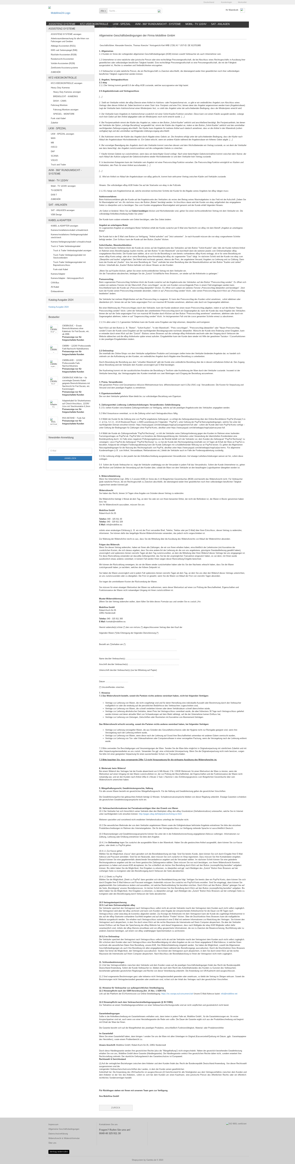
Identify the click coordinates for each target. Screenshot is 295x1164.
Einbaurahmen (57, 291)
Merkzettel (242, 2)
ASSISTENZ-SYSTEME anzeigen (66, 34)
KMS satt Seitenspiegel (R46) (64, 50)
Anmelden (70, 458)
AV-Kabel (55, 287)
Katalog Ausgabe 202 (58, 307)
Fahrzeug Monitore (59, 105)
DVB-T (54, 195)
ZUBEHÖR (56, 72)
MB (52, 143)
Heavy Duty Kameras (60, 88)
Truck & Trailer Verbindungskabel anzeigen (72, 250)
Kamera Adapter (58, 274)
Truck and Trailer (58, 164)
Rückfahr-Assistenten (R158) (64, 54)
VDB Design (56, 214)
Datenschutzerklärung (58, 1134)
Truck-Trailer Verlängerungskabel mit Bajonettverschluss (69, 263)
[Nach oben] (286, 1159)
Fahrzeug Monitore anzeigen (65, 109)
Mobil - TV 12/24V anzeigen (63, 186)
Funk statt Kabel (58, 118)
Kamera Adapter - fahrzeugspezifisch (67, 278)
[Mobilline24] (71, 13)
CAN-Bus (55, 282)
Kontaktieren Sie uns (108, 1124)
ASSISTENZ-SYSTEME (62, 28)
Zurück (115, 1108)
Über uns (52, 1143)
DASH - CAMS (59, 101)
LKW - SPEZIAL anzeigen (62, 134)
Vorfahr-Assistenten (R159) (63, 63)
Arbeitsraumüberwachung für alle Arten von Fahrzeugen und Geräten (70, 40)
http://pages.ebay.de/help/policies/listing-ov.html (160, 814)
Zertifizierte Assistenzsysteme (64, 68)
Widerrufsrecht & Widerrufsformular (64, 1138)
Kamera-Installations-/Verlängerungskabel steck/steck (69, 236)
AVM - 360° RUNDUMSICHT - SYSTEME (65, 172)
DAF (53, 151)
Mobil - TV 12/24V (58, 180)
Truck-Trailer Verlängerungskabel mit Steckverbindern (69, 256)
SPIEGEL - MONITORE (64, 114)
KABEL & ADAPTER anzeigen (64, 226)
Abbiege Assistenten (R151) (63, 46)
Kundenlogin (226, 2)
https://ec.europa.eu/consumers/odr (177, 994)
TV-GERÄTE (56, 190)
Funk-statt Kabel (60, 269)
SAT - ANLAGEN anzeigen (63, 210)
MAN (53, 138)
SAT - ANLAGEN (58, 204)
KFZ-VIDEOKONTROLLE (63, 77)
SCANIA (54, 156)
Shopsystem (137, 1160)
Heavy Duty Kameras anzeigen (67, 92)
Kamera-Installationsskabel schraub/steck (69, 230)
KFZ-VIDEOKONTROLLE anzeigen (66, 83)
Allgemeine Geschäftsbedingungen (63, 1129)
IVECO (54, 147)
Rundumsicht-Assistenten (62, 59)
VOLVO (54, 160)
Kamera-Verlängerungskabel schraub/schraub (71, 242)
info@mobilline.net (229, 994)
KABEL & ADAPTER (60, 220)
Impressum (53, 1124)
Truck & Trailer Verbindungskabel (65, 246)
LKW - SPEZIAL (57, 128)
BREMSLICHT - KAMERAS (65, 96)
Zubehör (54, 123)
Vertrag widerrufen (59, 1152)
